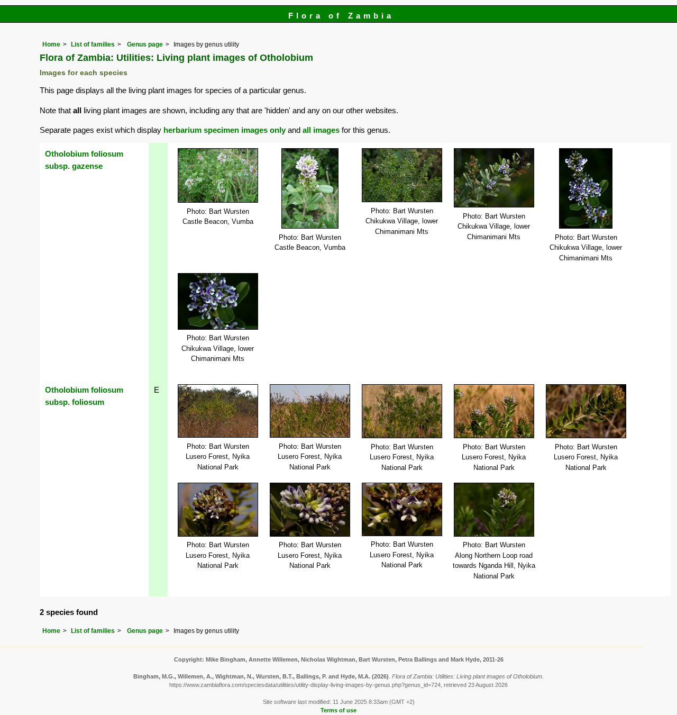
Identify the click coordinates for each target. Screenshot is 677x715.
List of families (93, 44)
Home (51, 44)
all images (321, 129)
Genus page (145, 44)
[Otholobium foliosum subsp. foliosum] (218, 410)
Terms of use (338, 710)
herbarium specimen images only (224, 129)
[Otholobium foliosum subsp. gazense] (218, 174)
